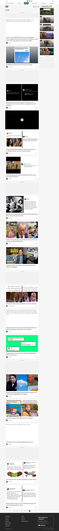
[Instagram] (34, 6)
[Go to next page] (29, 511)
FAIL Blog (7, 519)
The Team (23, 518)
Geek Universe (7, 524)
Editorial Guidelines (24, 521)
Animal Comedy (8, 522)
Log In (53, 1)
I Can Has (7, 518)
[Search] (7, 1)
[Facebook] (36, 6)
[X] (38, 6)
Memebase (7, 521)
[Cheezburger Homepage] (30, 1)
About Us (23, 519)
